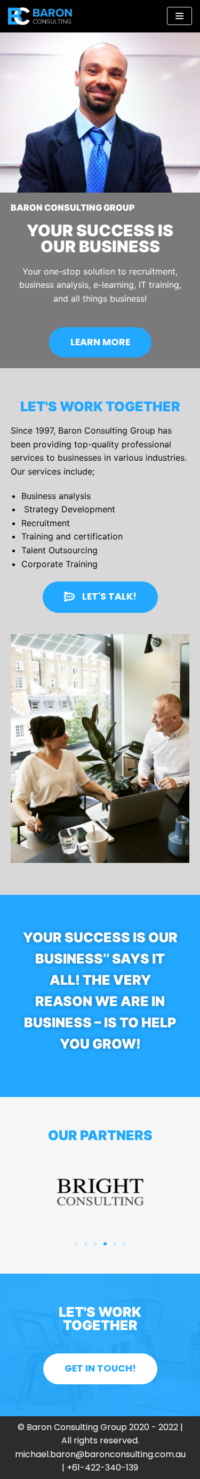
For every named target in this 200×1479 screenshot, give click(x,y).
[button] (100, 342)
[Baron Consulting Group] (40, 16)
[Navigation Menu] (179, 16)
